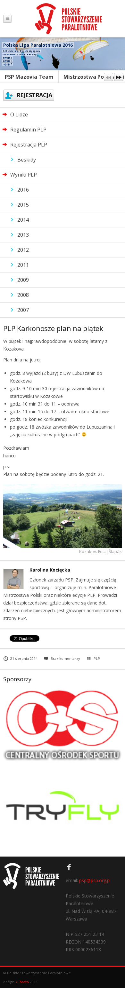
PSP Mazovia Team (29, 76)
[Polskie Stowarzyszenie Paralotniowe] (68, 18)
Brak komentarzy (65, 658)
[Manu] (7, 19)
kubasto (22, 981)
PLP (97, 658)
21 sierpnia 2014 (24, 658)
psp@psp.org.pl (95, 880)
